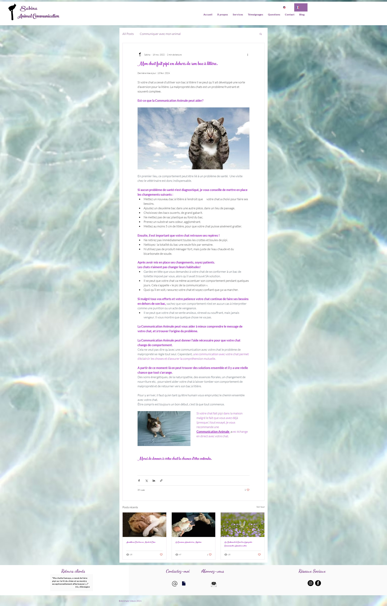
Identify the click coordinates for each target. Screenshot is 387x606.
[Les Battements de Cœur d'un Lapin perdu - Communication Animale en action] (242, 524)
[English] (287, 7)
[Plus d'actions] (247, 54)
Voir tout (260, 507)
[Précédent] (53, 583)
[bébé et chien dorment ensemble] (193, 524)
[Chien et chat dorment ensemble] (144, 524)
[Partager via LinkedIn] (153, 480)
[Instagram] (311, 583)
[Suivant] (90, 583)
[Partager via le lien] (161, 480)
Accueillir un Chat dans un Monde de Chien (140, 542)
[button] (260, 34)
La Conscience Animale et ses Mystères (188, 542)
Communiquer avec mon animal (160, 34)
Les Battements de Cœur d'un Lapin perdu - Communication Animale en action (238, 544)
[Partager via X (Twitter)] (146, 480)
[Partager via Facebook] (139, 480)
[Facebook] (318, 583)
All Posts (128, 34)
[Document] (183, 583)
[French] (301, 7)
